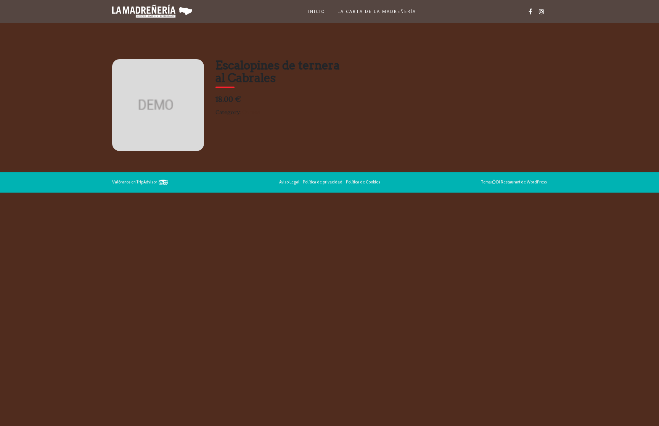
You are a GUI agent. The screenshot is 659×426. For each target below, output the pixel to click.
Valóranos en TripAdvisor (135, 182)
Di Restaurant (507, 182)
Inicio (316, 11)
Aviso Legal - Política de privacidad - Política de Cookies (329, 182)
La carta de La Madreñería (377, 11)
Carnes (251, 112)
